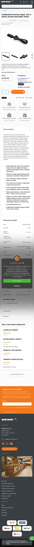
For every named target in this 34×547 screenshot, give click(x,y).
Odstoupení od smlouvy (8, 488)
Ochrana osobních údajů (8, 486)
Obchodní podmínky (7, 483)
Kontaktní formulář (9, 448)
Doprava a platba (6, 496)
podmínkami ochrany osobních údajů (22, 407)
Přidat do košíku (16, 91)
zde (20, 276)
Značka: (5, 24)
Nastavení (17, 285)
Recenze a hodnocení (8, 507)
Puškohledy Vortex (12, 303)
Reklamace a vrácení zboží (9, 493)
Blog (3, 505)
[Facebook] (3, 443)
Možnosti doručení (24, 87)
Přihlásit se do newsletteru (10, 412)
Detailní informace (8, 72)
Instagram (4, 515)
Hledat (30, 6)
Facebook (4, 512)
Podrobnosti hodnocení (23, 20)
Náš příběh (5, 498)
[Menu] (32, 2)
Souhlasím (18, 281)
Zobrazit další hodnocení (17, 374)
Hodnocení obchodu (7, 491)
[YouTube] (11, 443)
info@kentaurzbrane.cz (11, 439)
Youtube (4, 510)
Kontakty (4, 481)
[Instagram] (7, 443)
